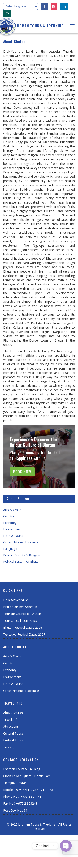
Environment (12, 529)
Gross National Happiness (21, 542)
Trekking (9, 747)
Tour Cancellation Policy (20, 621)
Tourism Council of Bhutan (22, 614)
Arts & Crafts (12, 510)
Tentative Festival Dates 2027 (24, 634)
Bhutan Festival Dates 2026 (22, 627)
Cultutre (8, 516)
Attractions (11, 726)
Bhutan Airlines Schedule (20, 607)
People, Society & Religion (21, 555)
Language (10, 549)
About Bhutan (13, 713)
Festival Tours (13, 740)
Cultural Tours (13, 733)
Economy (9, 523)
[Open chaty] (66, 846)
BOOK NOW (22, 471)
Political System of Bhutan (21, 561)
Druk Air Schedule (15, 600)
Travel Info (10, 720)
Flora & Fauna (13, 536)
